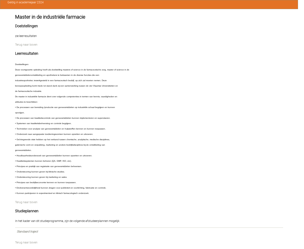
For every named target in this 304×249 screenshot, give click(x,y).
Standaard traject (27, 231)
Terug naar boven (26, 44)
